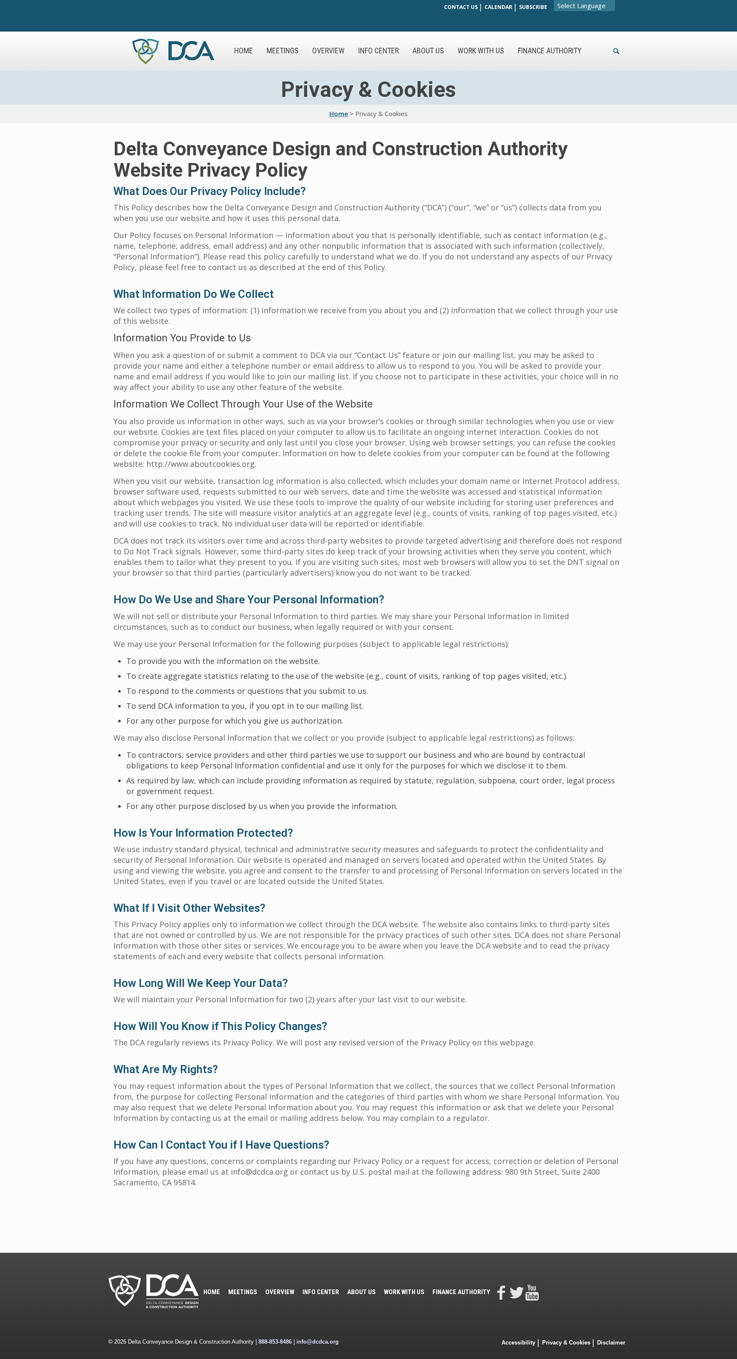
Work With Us (404, 1292)
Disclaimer (611, 1342)
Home (338, 113)
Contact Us (461, 7)
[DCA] (173, 51)
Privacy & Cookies (566, 1342)
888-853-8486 (275, 1342)
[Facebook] (501, 1292)
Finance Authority (461, 1292)
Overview (279, 1292)
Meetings (242, 1292)
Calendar (498, 7)
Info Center (320, 1292)
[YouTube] (532, 1292)
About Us (361, 1292)
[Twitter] (516, 1292)
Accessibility (518, 1342)
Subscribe (533, 7)
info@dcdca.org (317, 1342)
